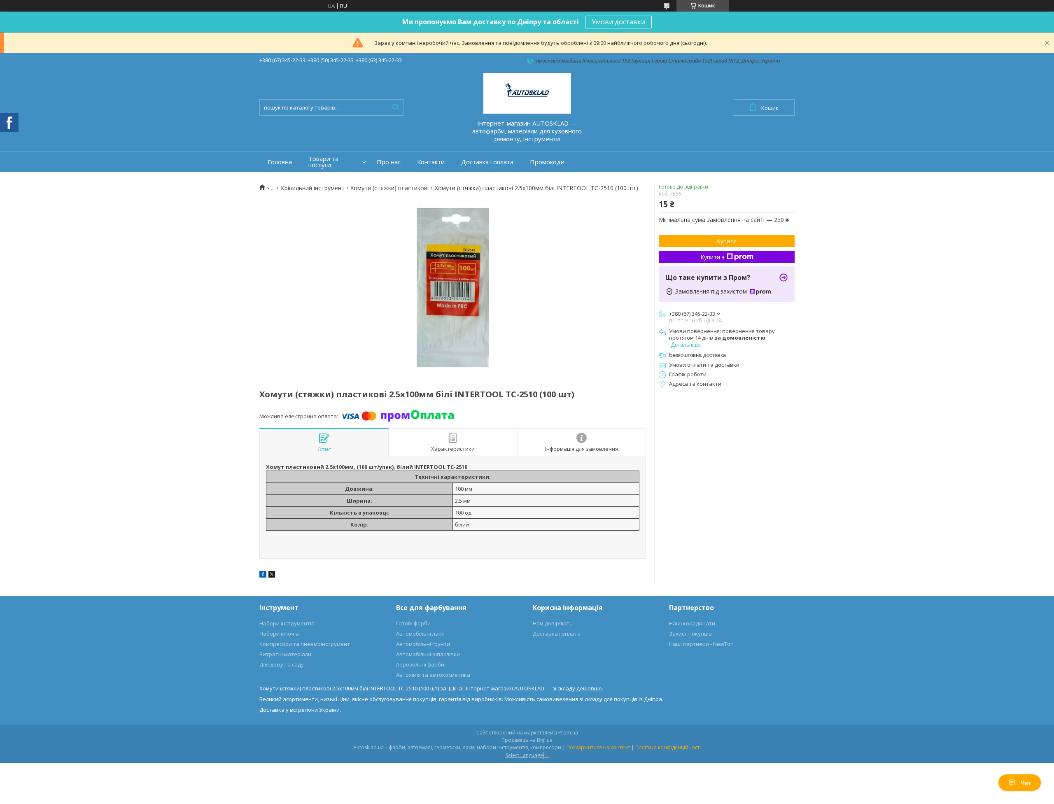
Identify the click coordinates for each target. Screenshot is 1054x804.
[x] (271, 575)
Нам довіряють (553, 623)
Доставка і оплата (487, 162)
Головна (280, 162)
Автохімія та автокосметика (433, 674)
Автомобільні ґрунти (423, 644)
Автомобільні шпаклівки (428, 654)
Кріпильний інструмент (313, 188)
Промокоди (547, 162)
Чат (1026, 782)
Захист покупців (690, 633)
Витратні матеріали (285, 654)
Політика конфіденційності (668, 747)
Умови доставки (618, 21)
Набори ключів (279, 633)
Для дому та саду (281, 664)
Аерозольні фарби (420, 664)
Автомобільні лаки (420, 633)
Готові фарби (413, 623)
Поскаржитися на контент (598, 747)
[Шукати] (395, 107)
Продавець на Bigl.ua (527, 739)
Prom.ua (568, 732)
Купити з (712, 257)
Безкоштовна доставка (697, 355)
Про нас (389, 162)
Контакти (431, 162)
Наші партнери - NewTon (701, 644)
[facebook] (262, 575)
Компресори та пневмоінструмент (304, 644)
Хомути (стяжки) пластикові (389, 188)
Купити (727, 241)
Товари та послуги (323, 162)
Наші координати (692, 623)
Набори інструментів (287, 623)
